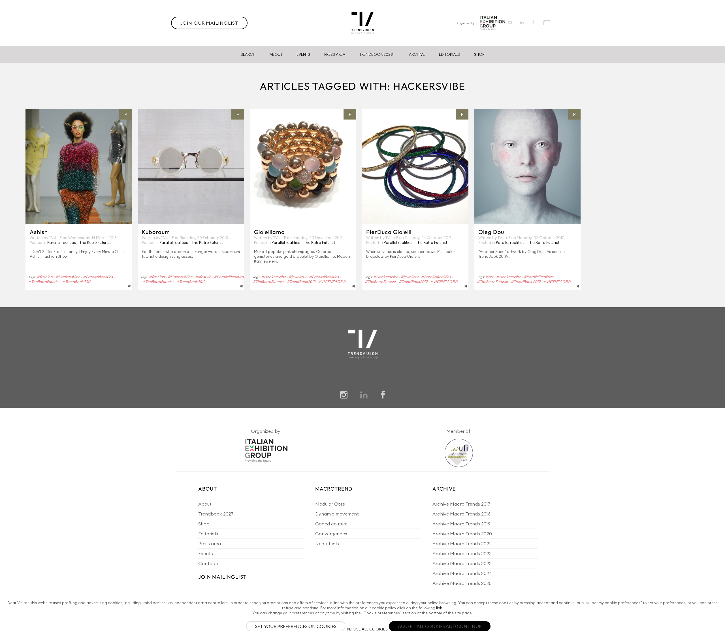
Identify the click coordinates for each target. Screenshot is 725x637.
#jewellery (297, 276)
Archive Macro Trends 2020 (462, 533)
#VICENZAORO (332, 281)
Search (248, 54)
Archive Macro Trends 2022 (462, 553)
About (276, 54)
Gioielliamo (269, 231)
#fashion (45, 276)
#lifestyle (203, 276)
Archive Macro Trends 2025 (462, 583)
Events (303, 54)
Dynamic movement (337, 514)
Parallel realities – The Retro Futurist (79, 242)
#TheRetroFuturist (43, 281)
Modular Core (330, 504)
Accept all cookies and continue (439, 626)
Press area (209, 543)
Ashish (39, 231)
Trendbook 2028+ (377, 54)
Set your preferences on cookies (295, 626)
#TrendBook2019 (76, 281)
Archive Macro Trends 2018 (461, 514)
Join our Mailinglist (209, 23)
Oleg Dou (491, 231)
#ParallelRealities (98, 276)
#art (489, 276)
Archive (417, 54)
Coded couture (331, 524)
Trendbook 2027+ (217, 514)
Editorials (449, 54)
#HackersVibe (68, 276)
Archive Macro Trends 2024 (462, 573)
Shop (479, 54)
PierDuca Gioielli (388, 231)
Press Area (334, 54)
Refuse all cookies (367, 629)
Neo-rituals (327, 543)
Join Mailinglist (222, 577)
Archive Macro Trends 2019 (461, 524)
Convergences (331, 533)
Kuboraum (156, 231)
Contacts (208, 563)
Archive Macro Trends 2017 (461, 504)
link (439, 608)
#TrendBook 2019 (525, 281)
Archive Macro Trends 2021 (461, 543)
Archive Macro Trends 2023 (462, 563)
